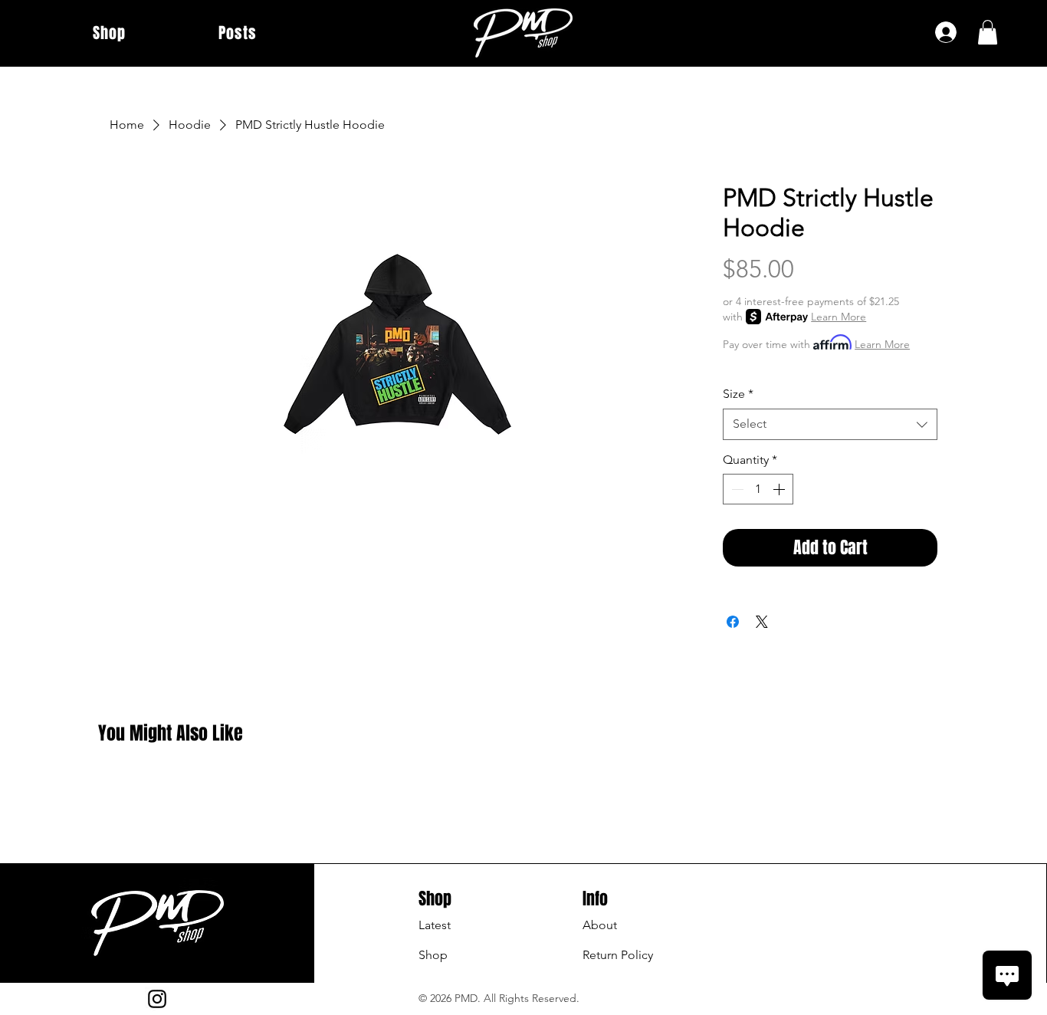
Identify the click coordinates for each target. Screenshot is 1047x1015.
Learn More (838, 317)
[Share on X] (762, 622)
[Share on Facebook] (733, 622)
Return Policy (618, 955)
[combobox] (830, 424)
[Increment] (780, 489)
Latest (434, 925)
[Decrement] (736, 489)
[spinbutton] (758, 489)
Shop (433, 955)
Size (738, 393)
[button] (987, 32)
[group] (523, 786)
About (600, 925)
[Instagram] (157, 999)
